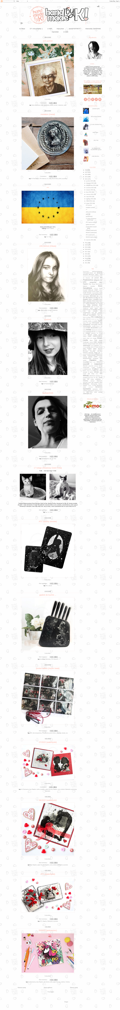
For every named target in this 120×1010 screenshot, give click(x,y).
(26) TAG (96, 140)
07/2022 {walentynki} (48, 742)
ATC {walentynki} (47, 874)
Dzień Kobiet (95, 300)
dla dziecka (46, 982)
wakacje (92, 380)
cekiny (100, 290)
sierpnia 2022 (90, 189)
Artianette (97, 280)
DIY (84, 297)
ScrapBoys (99, 367)
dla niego (95, 297)
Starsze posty (74, 987)
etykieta (87, 303)
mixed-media (55, 178)
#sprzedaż (55, 32)
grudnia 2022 (89, 181)
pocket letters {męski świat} (48, 668)
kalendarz (85, 321)
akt (95, 273)
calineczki (90, 290)
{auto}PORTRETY (75, 29)
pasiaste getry (96, 108)
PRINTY (96, 357)
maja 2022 (89, 196)
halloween (99, 314)
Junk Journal (91, 319)
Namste (85, 343)
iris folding (88, 317)
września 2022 (90, 187)
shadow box (89, 370)
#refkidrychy (86, 273)
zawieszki (96, 390)
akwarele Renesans (88, 274)
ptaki (101, 358)
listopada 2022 (90, 183)
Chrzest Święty (95, 291)
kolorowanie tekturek (96, 324)
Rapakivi (55, 789)
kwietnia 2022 (90, 198)
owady (88, 347)
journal (87, 319)
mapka (95, 334)
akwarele (99, 273)
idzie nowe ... (96, 132)
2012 (86, 262)
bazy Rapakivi (32, 789)
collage (101, 291)
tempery (98, 375)
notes (96, 343)
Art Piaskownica (35, 178)
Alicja (101, 274)
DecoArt (93, 294)
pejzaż (94, 349)
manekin (84, 334)
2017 (86, 251)
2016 (86, 254)
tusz (67, 733)
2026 (86, 170)
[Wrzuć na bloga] (51, 103)
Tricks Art (92, 377)
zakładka (85, 390)
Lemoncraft (89, 331)
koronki (98, 326)
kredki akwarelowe (45, 105)
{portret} (47, 319)
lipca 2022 (89, 192)
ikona (84, 317)
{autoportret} (47, 393)
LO (94, 331)
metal (49, 178)
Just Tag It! (97, 319)
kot (46, 512)
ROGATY (99, 362)
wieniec (89, 385)
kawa (84, 323)
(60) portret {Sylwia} (96, 116)
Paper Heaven (99, 347)
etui (84, 303)
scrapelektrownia (87, 369)
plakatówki (85, 354)
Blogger (66, 1001)
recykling (58, 733)
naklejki (100, 342)
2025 (86, 172)
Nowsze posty (22, 987)
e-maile (65, 32)
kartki (51, 982)
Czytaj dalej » (48, 99)
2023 (86, 176)
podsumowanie (91, 355)
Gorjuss (100, 312)
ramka (84, 360)
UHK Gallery (90, 379)
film (91, 309)
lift (92, 331)
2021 (86, 242)
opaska (92, 345)
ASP (101, 280)
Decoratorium (98, 294)
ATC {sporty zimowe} (48, 521)
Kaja (53, 383)
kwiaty (88, 330)
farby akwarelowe (36, 105)
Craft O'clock (87, 293)
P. (94, 347)
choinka (89, 291)
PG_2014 (85, 351)
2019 (86, 247)
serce (59, 789)
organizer (96, 345)
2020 (86, 245)
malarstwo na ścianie (96, 333)
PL (101, 352)
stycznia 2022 (90, 239)
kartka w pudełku (41, 789)
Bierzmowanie (99, 284)
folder (84, 311)
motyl (95, 342)
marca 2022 (89, 201)
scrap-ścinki (86, 367)
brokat (100, 288)
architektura (97, 276)
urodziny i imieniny (65, 982)
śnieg (92, 373)
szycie (84, 373)
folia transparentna (37, 733)
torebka (85, 377)
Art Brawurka (86, 278)
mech (84, 338)
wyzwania (64, 178)
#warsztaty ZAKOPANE (93, 29)
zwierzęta (86, 393)
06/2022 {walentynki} (48, 800)
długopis (85, 299)
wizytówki (94, 385)
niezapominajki (91, 343)
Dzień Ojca (99, 302)
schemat (96, 366)
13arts (91, 273)
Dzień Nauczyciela (91, 302)
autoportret (93, 282)
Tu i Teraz (49, 236)
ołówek (42, 310)
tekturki (50, 585)
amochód (85, 275)
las (96, 329)
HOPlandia (85, 315)
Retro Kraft (92, 362)
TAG (101, 373)
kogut (90, 323)
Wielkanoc (86, 384)
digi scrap (99, 296)
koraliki (93, 326)
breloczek (96, 288)
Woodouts (99, 385)
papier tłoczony (48, 789)
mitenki (94, 338)
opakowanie (86, 345)
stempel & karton (88, 372)
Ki (47, 178)
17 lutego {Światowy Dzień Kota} (48, 468)
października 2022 (91, 185)
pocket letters (52, 733)
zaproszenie (91, 390)
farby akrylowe (92, 305)
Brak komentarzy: (43, 234)
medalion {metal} (48, 114)
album (96, 274)
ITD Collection (43, 178)
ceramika (85, 291)
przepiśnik (95, 358)
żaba (90, 393)
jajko (84, 319)
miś (91, 338)
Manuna (90, 334)
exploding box (94, 303)
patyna (89, 349)
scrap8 (93, 367)
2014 (86, 258)
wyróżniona (73, 789)
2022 (86, 179)
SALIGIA (85, 366)
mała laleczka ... (96, 156)
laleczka (94, 329)
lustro (97, 331)
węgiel (100, 382)
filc (89, 309)
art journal (95, 278)
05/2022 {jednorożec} (48, 930)
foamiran (100, 309)
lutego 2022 (89, 203)
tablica (97, 373)
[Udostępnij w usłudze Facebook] (54, 103)
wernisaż (96, 382)
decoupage (42, 659)
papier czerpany (87, 348)
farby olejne (94, 308)
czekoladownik (86, 294)
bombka (93, 286)
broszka (85, 290)
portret (51, 105)
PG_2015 (92, 351)
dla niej (100, 297)
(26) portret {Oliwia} (47, 246)
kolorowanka (87, 326)
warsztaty (85, 382)
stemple (63, 733)
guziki (84, 314)
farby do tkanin (95, 306)
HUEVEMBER (92, 315)
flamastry (95, 309)
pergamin (100, 349)
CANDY (96, 290)
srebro (100, 370)
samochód (90, 366)
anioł (92, 276)
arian (101, 276)
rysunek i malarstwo (58, 105)
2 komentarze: (43, 103)
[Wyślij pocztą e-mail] (50, 103)
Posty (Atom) (51, 991)
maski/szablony (97, 336)
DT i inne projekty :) (36, 29)
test (101, 375)
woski (84, 387)
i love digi (99, 315)
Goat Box (94, 312)
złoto (91, 392)
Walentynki (68, 789)
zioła (87, 392)
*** (48, 188)
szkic (101, 372)
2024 (86, 174)
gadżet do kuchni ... (47, 595)
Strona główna (48, 987)
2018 (86, 249)
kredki (84, 327)
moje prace (60, 29)
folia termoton (93, 311)
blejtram (85, 286)
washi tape (91, 382)
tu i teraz (22, 29)
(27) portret (48, 41)
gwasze (89, 314)
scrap (100, 366)
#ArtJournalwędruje (97, 271)
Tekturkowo (92, 375)
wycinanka (91, 387)
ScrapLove (95, 369)
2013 (86, 260)
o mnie (49, 29)
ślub (89, 373)
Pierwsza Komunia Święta (90, 352)
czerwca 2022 (90, 194)
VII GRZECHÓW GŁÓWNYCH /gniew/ (96, 149)
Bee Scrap (92, 284)
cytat (100, 293)
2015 (86, 256)
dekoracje (48, 659)
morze (91, 342)
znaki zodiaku (98, 392)
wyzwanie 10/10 (97, 389)
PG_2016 (99, 351)
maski (89, 336)
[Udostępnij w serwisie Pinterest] (56, 103)
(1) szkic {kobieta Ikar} (96, 124)
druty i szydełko (94, 299)
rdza (101, 360)
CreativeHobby (95, 293)
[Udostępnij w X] (53, 103)
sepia (65, 105)
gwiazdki (94, 314)
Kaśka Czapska (50, 228)
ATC (47, 585)
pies (99, 352)
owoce (92, 347)
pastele (84, 349)
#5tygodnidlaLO (86, 271)
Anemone (89, 275)
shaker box (95, 370)
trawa (89, 377)
